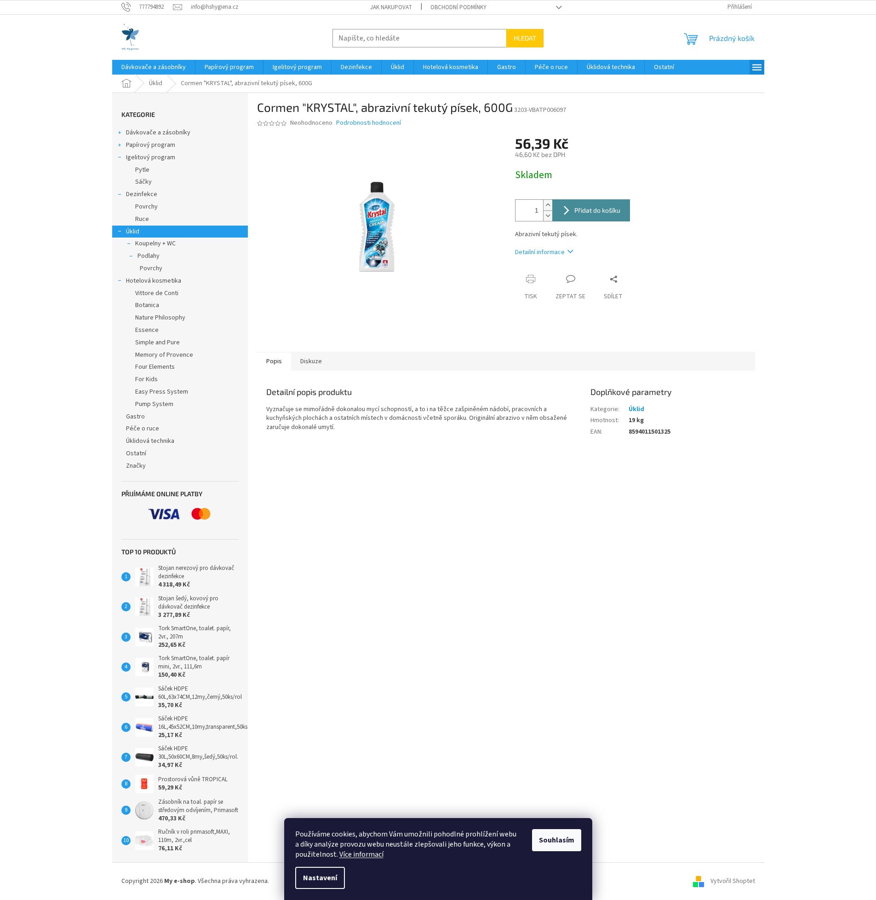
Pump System (154, 404)
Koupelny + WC (155, 243)
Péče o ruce (142, 428)
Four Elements (155, 367)
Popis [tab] (274, 361)
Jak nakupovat (391, 7)
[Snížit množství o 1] (547, 215)
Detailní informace (540, 252)
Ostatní (136, 453)
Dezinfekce (141, 194)
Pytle (142, 169)
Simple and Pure (157, 342)
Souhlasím (556, 840)
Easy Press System (161, 391)
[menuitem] (153, 67)
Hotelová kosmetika (153, 280)
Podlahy (148, 256)
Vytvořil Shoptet (732, 881)
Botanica (147, 305)
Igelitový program (150, 157)
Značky (136, 465)
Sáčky (143, 181)
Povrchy (146, 206)
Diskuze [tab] (311, 361)
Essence (147, 330)
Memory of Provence (164, 355)
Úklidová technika (150, 441)
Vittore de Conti (156, 293)
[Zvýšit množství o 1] (547, 205)
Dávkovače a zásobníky (158, 132)
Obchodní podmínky (458, 7)
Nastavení (320, 878)
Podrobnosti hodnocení (368, 123)
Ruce (142, 219)
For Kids (146, 379)
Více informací (361, 854)
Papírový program (150, 145)
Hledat (525, 38)
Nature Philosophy (160, 317)
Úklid (132, 231)
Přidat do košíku (597, 210)
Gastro (135, 416)
